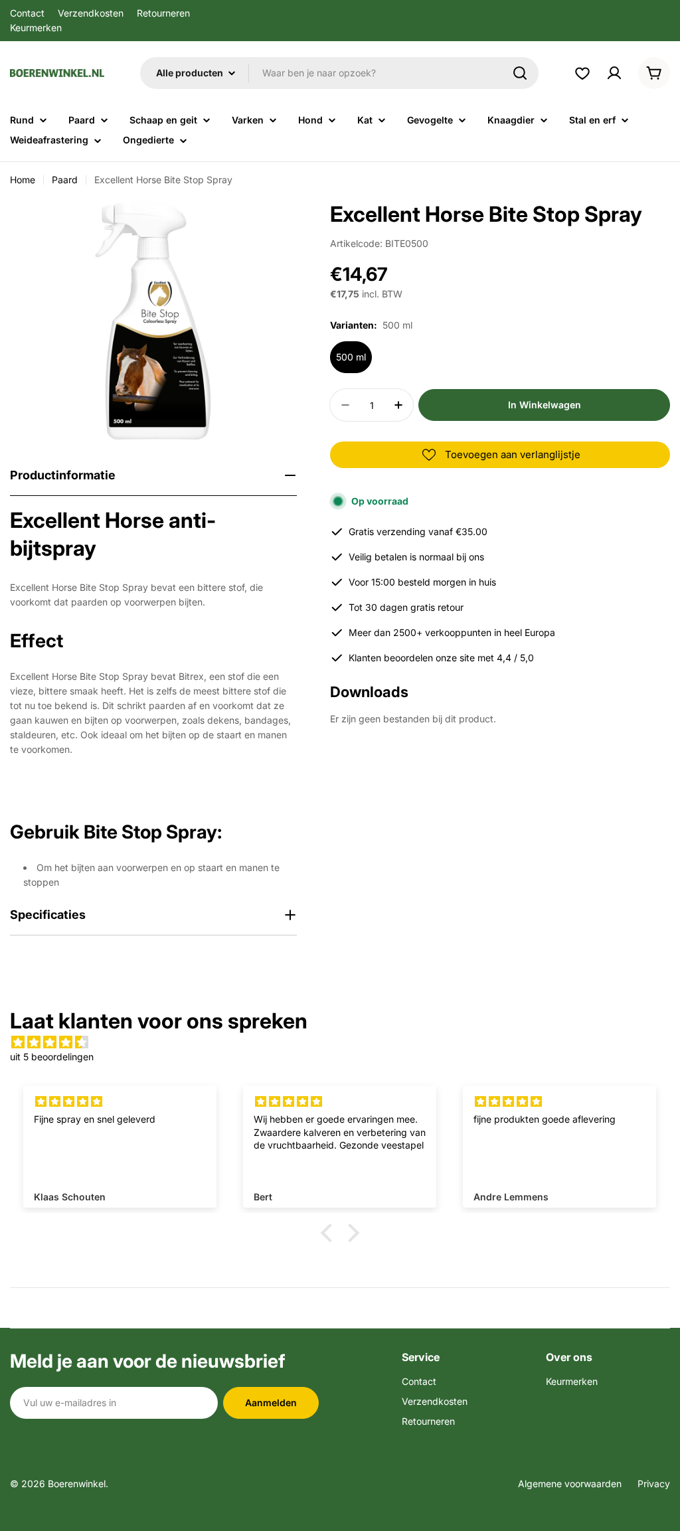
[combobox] (339, 73)
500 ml (351, 357)
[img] (340, 1042)
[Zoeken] (520, 73)
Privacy (654, 1483)
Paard (65, 179)
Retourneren (163, 13)
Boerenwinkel (77, 1483)
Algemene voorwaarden (570, 1483)
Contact (27, 13)
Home (22, 179)
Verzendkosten (91, 13)
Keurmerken (36, 27)
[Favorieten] (582, 73)
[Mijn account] (614, 73)
